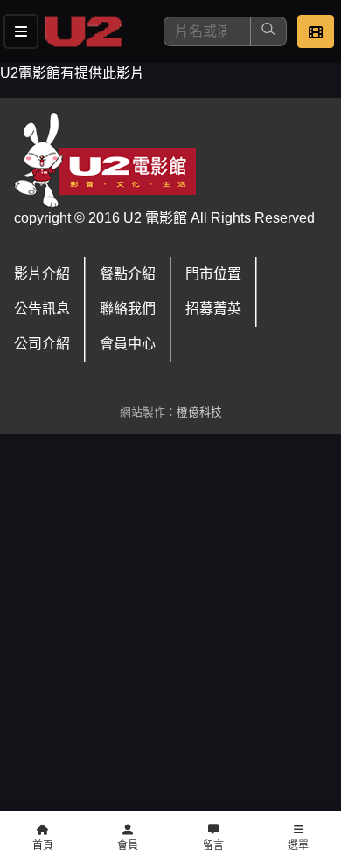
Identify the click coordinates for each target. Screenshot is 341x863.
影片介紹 (42, 273)
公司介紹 (42, 343)
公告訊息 (42, 308)
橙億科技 (199, 411)
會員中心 (128, 343)
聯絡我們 (128, 308)
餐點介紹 (128, 273)
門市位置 (213, 273)
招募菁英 (213, 308)
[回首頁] (83, 31)
